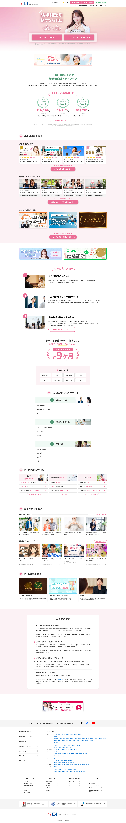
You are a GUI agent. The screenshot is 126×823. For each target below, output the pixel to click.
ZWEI (69, 785)
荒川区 (70, 740)
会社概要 (48, 783)
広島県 (67, 764)
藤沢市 (69, 745)
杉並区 (59, 740)
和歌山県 (72, 762)
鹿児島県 (76, 771)
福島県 (79, 734)
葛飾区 (86, 740)
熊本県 (63, 771)
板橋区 (74, 740)
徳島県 (75, 764)
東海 (81, 375)
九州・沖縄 (69, 380)
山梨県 (55, 749)
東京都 (55, 736)
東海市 (72, 753)
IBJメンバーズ (71, 781)
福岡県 (55, 766)
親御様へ (26, 790)
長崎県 (59, 771)
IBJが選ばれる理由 (83, 5)
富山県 (67, 749)
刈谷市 (68, 753)
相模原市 (65, 745)
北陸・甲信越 (69, 375)
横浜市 (78, 745)
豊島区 (63, 740)
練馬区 (78, 740)
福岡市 (65, 769)
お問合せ (48, 787)
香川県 (79, 764)
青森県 (59, 734)
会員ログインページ (94, 785)
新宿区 (67, 738)
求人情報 (48, 785)
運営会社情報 (49, 781)
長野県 (63, 749)
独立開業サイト (93, 787)
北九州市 (56, 769)
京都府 (59, 762)
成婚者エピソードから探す (25, 746)
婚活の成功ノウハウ (93, 5)
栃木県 (67, 747)
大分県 (67, 771)
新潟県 (59, 749)
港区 (64, 738)
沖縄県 (80, 771)
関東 (57, 375)
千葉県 (59, 747)
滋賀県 (63, 762)
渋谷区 (104, 738)
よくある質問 (27, 792)
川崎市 (60, 745)
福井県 (75, 749)
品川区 (87, 738)
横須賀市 (74, 745)
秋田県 (71, 734)
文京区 (71, 738)
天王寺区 (70, 760)
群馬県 (71, 747)
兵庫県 (55, 762)
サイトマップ (92, 781)
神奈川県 (56, 742)
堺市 (59, 760)
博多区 (74, 769)
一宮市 (55, 753)
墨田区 (79, 738)
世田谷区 (100, 738)
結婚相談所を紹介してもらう (25, 741)
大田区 (95, 738)
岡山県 (63, 764)
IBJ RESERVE (92, 783)
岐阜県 (55, 755)
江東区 (83, 738)
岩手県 (63, 734)
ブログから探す (22, 760)
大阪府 (55, 758)
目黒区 (91, 738)
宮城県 (67, 734)
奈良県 (67, 762)
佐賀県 (55, 771)
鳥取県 (55, 764)
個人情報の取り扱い (50, 790)
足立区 (82, 740)
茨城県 (63, 747)
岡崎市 (59, 753)
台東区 (75, 738)
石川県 (71, 749)
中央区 (60, 738)
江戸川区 (91, 740)
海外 (81, 380)
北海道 (55, 734)
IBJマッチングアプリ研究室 (94, 791)
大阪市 (55, 760)
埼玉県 (55, 747)
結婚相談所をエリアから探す (26, 736)
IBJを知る (74, 5)
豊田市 (76, 753)
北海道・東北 (45, 375)
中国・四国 (57, 380)
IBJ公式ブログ (103, 5)
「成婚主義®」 (61, 679)
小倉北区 (70, 769)
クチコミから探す (23, 751)
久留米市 (61, 769)
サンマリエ (70, 783)
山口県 (71, 764)
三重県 (63, 755)
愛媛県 (83, 764)
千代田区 (56, 738)
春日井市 (64, 753)
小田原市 (56, 745)
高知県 (87, 764)
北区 (67, 740)
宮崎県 (71, 771)
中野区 (55, 740)
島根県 (59, 764)
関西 (45, 380)
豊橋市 (80, 753)
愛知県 (55, 751)
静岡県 (59, 755)
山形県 (75, 734)
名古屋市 (85, 753)
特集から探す (22, 756)
